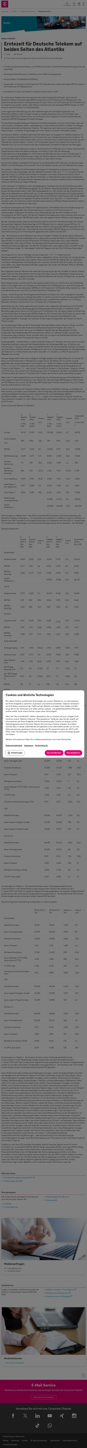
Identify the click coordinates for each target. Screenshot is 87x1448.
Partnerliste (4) (41, 745)
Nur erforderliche (54, 753)
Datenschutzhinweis (14, 745)
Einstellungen (17, 753)
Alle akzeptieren (73, 753)
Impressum (28, 745)
